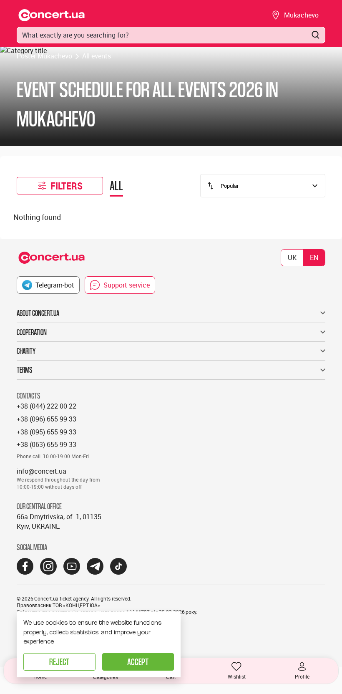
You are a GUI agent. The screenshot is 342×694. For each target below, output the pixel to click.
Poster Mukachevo (44, 56)
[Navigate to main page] (52, 15)
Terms (25, 370)
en (314, 257)
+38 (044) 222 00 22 (46, 406)
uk (292, 257)
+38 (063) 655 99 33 (46, 444)
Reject (59, 662)
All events (96, 56)
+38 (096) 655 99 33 (46, 419)
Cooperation (32, 332)
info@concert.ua (41, 471)
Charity (26, 351)
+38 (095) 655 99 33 (46, 432)
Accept (137, 662)
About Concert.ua (38, 313)
